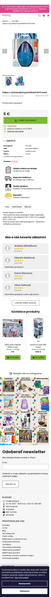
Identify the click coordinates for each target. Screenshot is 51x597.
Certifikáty (6, 544)
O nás (4, 528)
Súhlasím (24, 591)
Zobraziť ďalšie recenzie (25, 303)
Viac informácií (21, 577)
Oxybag (14, 161)
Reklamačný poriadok (11, 550)
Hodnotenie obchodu (11, 542)
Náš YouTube (11, 512)
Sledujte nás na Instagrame (27, 373)
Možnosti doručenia (15, 131)
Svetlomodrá (31, 151)
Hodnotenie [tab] (17, 207)
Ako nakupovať (8, 533)
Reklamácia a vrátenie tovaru (14, 539)
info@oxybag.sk (12, 501)
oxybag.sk (10, 509)
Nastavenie (24, 583)
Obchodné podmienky (11, 547)
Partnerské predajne (10, 558)
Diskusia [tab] (28, 207)
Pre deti (28, 146)
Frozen (28, 154)
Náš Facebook (11, 506)
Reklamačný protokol (11, 553)
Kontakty (6, 525)
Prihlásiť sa (11, 484)
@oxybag (10, 515)
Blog (4, 531)
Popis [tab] (7, 207)
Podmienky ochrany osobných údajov (18, 555)
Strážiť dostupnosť (27, 120)
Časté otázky (7, 536)
